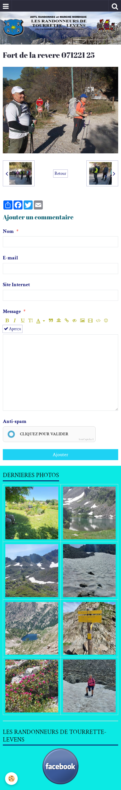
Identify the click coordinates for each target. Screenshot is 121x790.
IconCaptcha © (86, 439)
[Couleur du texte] (41, 321)
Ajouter (60, 454)
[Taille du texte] (30, 321)
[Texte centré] (59, 321)
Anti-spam (14, 421)
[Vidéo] (90, 321)
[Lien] (66, 321)
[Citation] (51, 321)
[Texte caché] (74, 321)
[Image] (82, 321)
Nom (8, 231)
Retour (60, 173)
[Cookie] (11, 778)
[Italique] (15, 321)
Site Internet (16, 284)
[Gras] (7, 321)
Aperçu (14, 329)
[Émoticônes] (106, 321)
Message (12, 311)
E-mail (10, 258)
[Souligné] (23, 321)
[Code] (98, 321)
